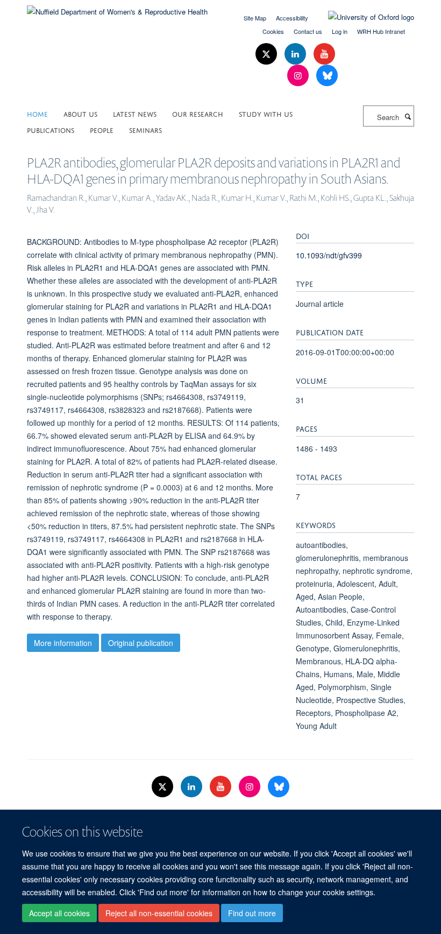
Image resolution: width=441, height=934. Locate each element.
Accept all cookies (59, 913)
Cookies (273, 31)
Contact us (308, 31)
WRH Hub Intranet (381, 31)
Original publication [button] (140, 642)
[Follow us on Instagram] (299, 76)
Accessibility (292, 17)
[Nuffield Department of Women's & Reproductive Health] (117, 8)
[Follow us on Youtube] (324, 54)
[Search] (408, 116)
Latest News (135, 113)
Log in (339, 31)
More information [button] (63, 642)
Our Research (197, 113)
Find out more (252, 913)
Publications (50, 129)
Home (37, 113)
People (101, 129)
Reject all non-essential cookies (158, 913)
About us (80, 113)
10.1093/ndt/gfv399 (329, 255)
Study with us (266, 113)
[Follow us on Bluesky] (327, 76)
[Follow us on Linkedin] (296, 54)
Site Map (255, 17)
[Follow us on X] (267, 54)
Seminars (145, 129)
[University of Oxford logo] (363, 17)
